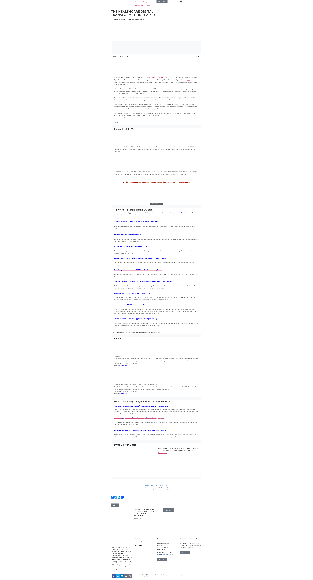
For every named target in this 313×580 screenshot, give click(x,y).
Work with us (138, 539)
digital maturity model (158, 77)
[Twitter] (118, 576)
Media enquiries (139, 545)
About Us (148, 5)
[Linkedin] (122, 576)
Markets (137, 2)
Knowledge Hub (139, 5)
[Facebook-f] (114, 576)
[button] (181, 1)
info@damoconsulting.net (165, 554)
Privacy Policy (186, 575)
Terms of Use (177, 575)
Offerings (144, 2)
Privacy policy (138, 542)
